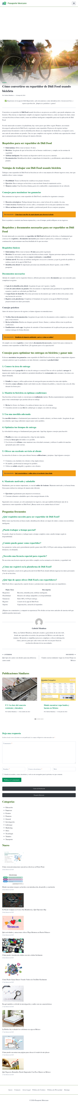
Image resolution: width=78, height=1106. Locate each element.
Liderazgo (9, 825)
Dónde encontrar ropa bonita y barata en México (56, 706)
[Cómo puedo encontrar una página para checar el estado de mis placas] (13, 1043)
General (8, 819)
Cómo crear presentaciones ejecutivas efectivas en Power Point (23, 867)
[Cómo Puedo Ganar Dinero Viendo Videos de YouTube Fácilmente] (13, 969)
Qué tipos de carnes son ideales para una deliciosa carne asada (19, 657)
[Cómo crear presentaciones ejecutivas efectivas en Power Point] (13, 857)
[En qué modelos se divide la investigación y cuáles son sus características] (13, 994)
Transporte (9, 839)
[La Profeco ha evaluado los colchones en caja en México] (13, 1018)
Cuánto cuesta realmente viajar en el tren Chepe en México (59, 657)
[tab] (35, 719)
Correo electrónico (35, 769)
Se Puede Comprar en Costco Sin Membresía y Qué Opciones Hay (24, 910)
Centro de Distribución (39, 788)
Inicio (10, 1090)
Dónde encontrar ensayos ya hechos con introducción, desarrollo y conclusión (28, 887)
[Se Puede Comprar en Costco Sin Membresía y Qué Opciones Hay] (13, 900)
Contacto (17, 1090)
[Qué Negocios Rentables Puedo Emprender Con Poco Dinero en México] (13, 1064)
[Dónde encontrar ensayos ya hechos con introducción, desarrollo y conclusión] (13, 879)
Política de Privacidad (54, 1090)
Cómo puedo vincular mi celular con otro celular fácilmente (22, 955)
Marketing (9, 828)
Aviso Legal (26, 1090)
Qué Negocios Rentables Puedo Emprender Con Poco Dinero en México (26, 1072)
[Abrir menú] (74, 3)
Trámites (8, 836)
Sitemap (67, 1090)
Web (55, 769)
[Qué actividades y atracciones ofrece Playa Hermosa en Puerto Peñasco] (13, 923)
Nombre (6, 769)
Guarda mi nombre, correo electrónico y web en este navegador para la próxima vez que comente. (33, 774)
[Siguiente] (72, 697)
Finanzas (9, 816)
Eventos (8, 813)
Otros (4, 82)
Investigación (10, 822)
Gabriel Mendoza (9, 95)
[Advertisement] (39, 21)
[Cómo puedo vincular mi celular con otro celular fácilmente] (13, 946)
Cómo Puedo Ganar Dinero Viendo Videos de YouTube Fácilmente (24, 979)
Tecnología (9, 833)
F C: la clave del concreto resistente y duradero (15, 706)
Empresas (9, 810)
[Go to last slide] (5, 697)
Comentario (7, 743)
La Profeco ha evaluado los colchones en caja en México (21, 1029)
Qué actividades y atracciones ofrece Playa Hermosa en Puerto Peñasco (26, 932)
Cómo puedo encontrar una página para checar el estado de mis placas (25, 1052)
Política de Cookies (38, 1090)
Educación (9, 807)
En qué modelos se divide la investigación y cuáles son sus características (27, 1004)
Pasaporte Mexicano (39, 795)
